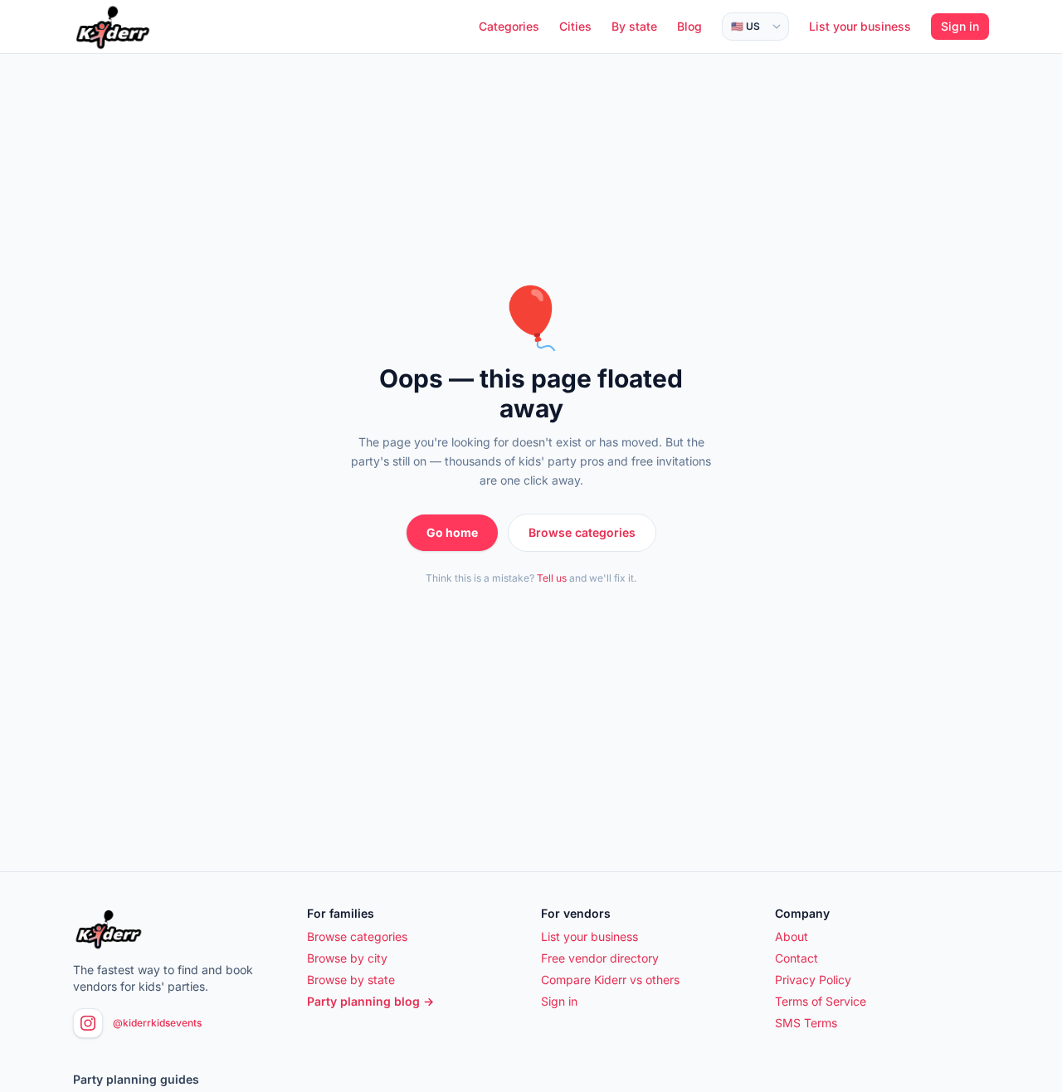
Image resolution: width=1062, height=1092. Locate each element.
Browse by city (347, 958)
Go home (452, 532)
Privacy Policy (813, 980)
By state (634, 26)
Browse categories (582, 532)
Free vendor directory (600, 958)
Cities (575, 26)
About (791, 936)
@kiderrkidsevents (157, 1022)
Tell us (552, 578)
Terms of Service (820, 1001)
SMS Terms (806, 1023)
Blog (689, 26)
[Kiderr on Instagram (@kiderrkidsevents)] (88, 1023)
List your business (860, 26)
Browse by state (351, 980)
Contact (796, 958)
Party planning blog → (370, 1001)
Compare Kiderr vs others (610, 980)
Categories (509, 26)
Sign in (960, 26)
